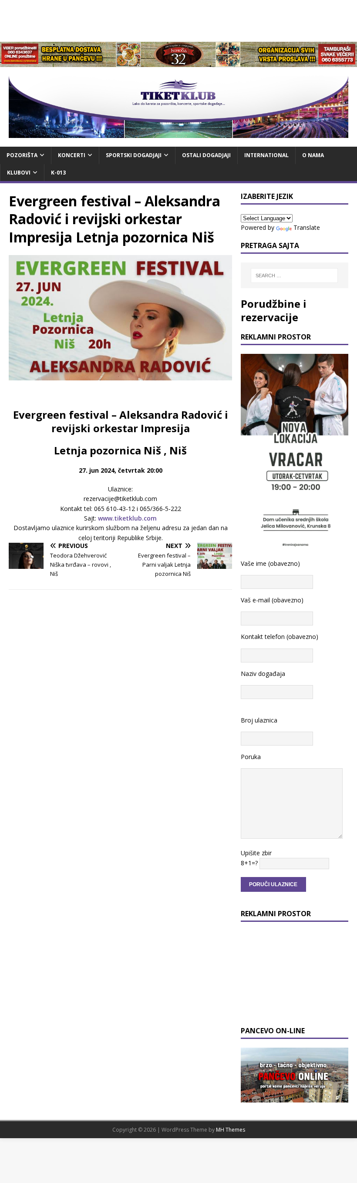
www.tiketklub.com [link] (127, 518)
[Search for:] (294, 275)
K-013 (58, 172)
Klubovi (18, 172)
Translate (306, 227)
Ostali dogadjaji (206, 155)
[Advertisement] (178, 19)
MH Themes (230, 1129)
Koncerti (71, 155)
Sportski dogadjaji (134, 155)
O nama (313, 155)
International (266, 155)
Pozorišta (22, 155)
